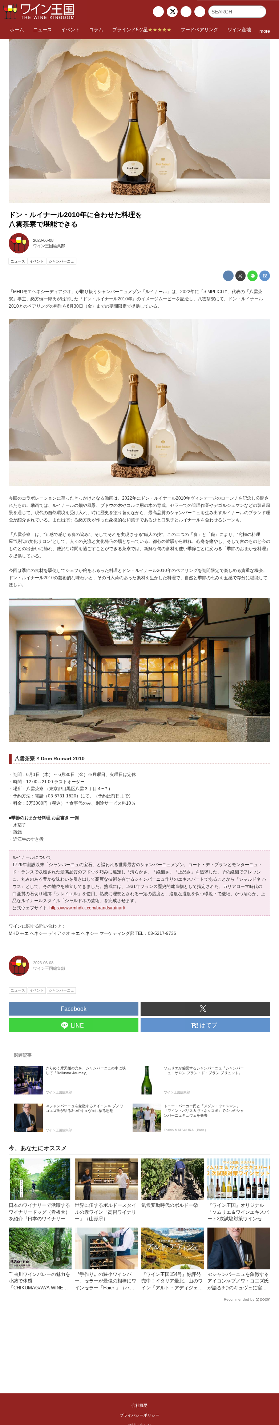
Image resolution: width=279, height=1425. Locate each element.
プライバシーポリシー (139, 1415)
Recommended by (239, 1299)
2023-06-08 (43, 240)
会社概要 (139, 1405)
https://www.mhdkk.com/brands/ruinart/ (87, 907)
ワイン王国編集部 (49, 246)
